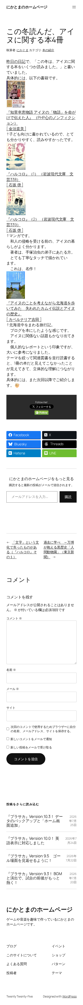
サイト (10, 708)
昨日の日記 (16, 61)
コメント (14, 618)
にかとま (23, 50)
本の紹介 (48, 50)
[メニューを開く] (74, 7)
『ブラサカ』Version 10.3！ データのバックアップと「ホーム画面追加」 (34, 821)
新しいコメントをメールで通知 (31, 739)
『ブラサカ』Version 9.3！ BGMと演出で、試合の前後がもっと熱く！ (34, 878)
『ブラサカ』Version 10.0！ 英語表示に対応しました (32, 840)
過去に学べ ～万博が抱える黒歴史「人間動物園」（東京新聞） (59, 549)
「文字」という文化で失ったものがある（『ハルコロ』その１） (22, 549)
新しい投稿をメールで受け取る (31, 747)
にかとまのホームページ (26, 6)
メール (12, 689)
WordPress (69, 996)
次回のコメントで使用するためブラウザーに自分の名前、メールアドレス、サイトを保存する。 (43, 729)
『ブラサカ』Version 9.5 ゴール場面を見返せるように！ (33, 858)
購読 (68, 496)
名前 (11, 670)
